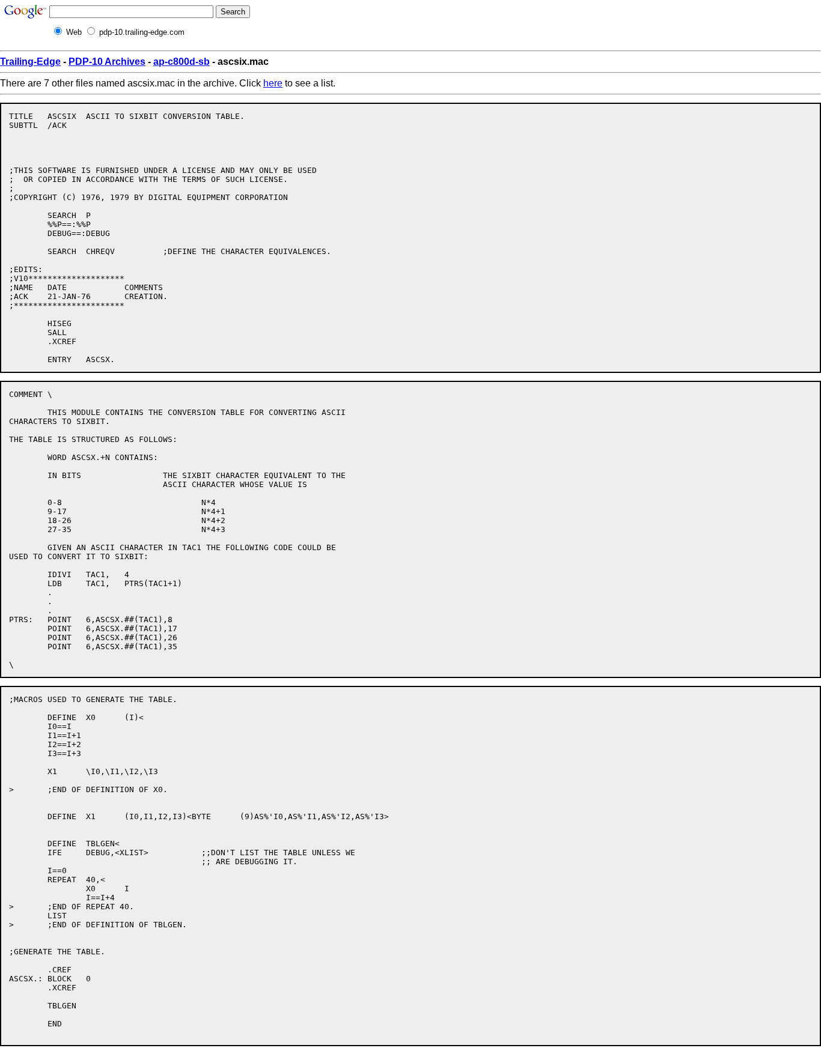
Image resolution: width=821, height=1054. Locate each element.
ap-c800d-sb (181, 61)
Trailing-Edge (30, 61)
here (272, 83)
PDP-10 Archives (107, 61)
